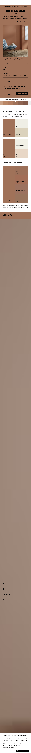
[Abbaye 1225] (25, 103)
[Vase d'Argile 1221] (5, 103)
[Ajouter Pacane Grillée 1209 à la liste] (26, 177)
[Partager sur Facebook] (10, 21)
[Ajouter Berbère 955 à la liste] (26, 130)
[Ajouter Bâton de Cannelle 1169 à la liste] (26, 167)
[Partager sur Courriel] (14, 21)
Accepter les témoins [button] (22, 750)
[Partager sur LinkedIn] (17, 21)
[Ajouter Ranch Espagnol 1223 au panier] (10, 120)
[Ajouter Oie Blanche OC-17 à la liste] (26, 120)
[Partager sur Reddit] (20, 21)
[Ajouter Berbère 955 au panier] (23, 130)
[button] (24, 2)
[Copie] (7, 21)
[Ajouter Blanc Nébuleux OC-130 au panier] (23, 141)
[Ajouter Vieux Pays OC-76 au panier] (23, 150)
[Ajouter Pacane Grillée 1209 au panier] (23, 177)
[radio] (4, 583)
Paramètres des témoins (9, 747)
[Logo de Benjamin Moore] (15, 2)
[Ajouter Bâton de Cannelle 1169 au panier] (23, 167)
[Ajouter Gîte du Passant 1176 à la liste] (26, 186)
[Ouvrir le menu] (3, 2)
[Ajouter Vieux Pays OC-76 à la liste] (26, 150)
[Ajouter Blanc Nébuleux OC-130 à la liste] (26, 141)
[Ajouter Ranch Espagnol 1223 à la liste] (13, 120)
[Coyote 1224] (20, 103)
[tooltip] (6, 67)
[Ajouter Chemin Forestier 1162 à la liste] (26, 195)
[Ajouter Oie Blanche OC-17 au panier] (23, 120)
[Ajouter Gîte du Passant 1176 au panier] (23, 186)
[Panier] (27, 2)
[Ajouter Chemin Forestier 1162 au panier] (23, 195)
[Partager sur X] (24, 21)
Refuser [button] (9, 750)
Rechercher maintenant (12, 209)
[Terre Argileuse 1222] (10, 103)
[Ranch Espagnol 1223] (15, 103)
